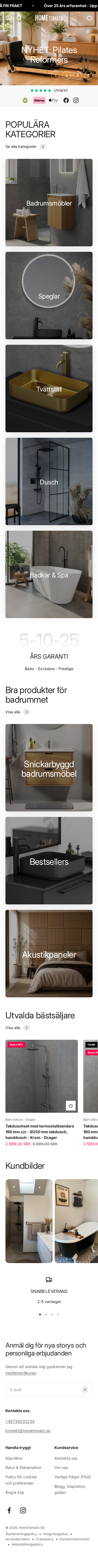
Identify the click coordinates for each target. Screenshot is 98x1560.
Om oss (61, 1467)
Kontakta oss (65, 1458)
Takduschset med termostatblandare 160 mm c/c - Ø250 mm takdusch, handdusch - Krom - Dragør (39, 1132)
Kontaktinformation (75, 1539)
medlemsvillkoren (20, 1373)
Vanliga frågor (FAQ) (72, 1476)
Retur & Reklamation (23, 1467)
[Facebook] (66, 100)
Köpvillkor (14, 1458)
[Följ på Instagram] (23, 1510)
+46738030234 (20, 1421)
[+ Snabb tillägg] (71, 1106)
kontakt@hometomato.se (27, 1430)
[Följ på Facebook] (9, 1510)
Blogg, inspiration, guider (70, 1489)
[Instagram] (76, 100)
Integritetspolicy (55, 1534)
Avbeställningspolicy (27, 1544)
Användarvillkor (17, 1539)
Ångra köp (14, 1492)
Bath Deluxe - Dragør (20, 1119)
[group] (49, 48)
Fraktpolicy (45, 1539)
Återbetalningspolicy (21, 1534)
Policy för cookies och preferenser (21, 1479)
